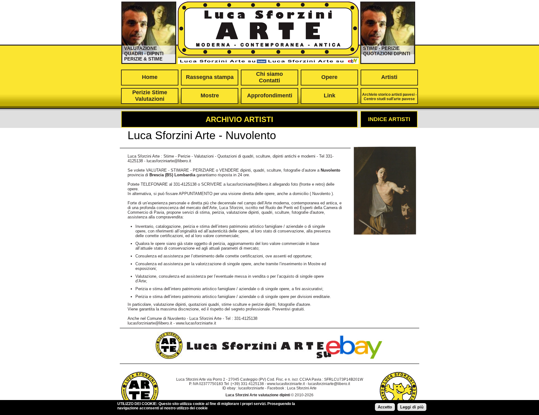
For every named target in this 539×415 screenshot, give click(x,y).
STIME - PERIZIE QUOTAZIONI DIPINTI (386, 51)
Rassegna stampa (210, 77)
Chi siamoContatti (269, 77)
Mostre (210, 95)
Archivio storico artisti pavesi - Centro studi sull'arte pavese (389, 96)
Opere (329, 77)
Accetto (385, 407)
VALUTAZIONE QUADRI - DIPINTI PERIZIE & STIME (143, 53)
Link (329, 95)
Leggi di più (412, 407)
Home (150, 77)
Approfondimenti (269, 95)
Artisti (389, 77)
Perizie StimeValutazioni (149, 95)
